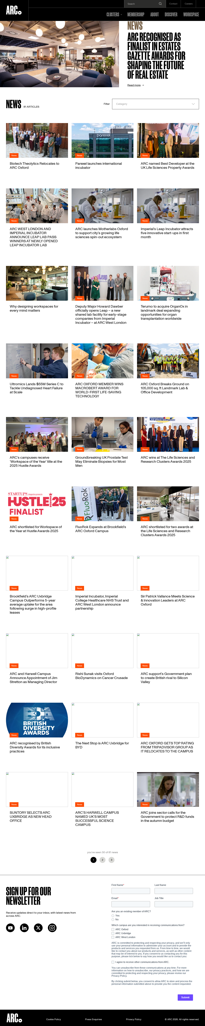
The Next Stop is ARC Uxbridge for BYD (102, 745)
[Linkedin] (24, 931)
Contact (173, 3)
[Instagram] (52, 931)
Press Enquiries (93, 1019)
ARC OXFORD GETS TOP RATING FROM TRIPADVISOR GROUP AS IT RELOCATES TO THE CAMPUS (167, 747)
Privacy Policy (133, 1019)
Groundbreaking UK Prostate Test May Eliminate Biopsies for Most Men (101, 461)
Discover (171, 14)
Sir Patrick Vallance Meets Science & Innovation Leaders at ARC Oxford (168, 600)
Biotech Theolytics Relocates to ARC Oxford (34, 165)
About (154, 14)
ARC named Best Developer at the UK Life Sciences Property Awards (167, 165)
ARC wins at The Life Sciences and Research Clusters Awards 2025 (168, 459)
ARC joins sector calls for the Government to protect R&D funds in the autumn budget (167, 816)
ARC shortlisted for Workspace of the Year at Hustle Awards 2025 (36, 528)
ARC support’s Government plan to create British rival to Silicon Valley (166, 677)
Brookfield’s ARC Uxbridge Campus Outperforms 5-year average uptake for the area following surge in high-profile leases (33, 604)
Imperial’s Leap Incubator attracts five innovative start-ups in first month (167, 233)
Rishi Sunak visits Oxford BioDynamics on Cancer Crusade (101, 675)
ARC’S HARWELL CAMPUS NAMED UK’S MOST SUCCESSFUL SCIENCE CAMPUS (97, 818)
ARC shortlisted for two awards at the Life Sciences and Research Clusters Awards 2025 (167, 531)
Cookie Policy (53, 1019)
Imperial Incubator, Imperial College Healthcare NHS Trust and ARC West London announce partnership (102, 602)
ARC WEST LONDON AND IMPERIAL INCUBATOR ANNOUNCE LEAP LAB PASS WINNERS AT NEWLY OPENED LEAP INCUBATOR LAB (34, 237)
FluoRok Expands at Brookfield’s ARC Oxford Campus (100, 528)
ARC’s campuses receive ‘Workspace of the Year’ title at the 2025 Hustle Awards (36, 461)
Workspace (191, 14)
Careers (189, 3)
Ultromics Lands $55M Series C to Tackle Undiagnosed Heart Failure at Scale (36, 388)
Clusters (113, 14)
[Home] (14, 10)
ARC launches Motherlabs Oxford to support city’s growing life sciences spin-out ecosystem (101, 233)
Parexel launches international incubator (98, 165)
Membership (135, 14)
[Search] (160, 4)
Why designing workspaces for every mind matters (34, 308)
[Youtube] (10, 931)
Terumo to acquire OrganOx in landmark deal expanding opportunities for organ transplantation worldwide (164, 312)
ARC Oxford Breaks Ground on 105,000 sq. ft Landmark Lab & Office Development (165, 388)
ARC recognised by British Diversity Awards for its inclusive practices (35, 747)
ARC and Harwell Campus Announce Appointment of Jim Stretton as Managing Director (33, 677)
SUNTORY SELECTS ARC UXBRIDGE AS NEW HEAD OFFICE (31, 816)
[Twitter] (38, 931)
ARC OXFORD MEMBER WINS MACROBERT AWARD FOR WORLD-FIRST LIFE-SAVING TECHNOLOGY (99, 390)
